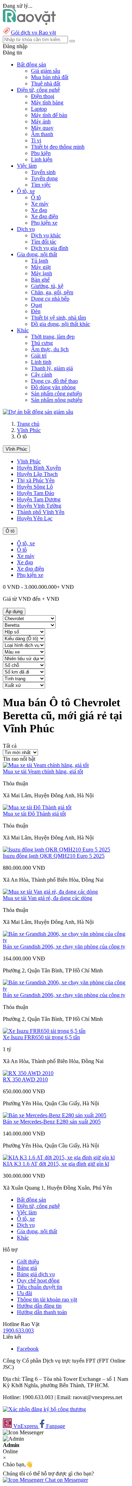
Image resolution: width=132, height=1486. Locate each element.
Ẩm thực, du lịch (50, 349)
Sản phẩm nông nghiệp (56, 400)
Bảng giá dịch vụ (36, 1274)
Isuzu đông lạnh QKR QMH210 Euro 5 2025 (54, 856)
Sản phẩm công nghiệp (56, 394)
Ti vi (36, 140)
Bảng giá (27, 1268)
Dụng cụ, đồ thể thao (54, 381)
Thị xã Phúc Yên (36, 480)
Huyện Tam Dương (39, 499)
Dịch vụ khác (46, 235)
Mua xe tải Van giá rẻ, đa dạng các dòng (47, 898)
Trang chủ (28, 424)
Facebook (28, 1349)
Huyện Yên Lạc (34, 518)
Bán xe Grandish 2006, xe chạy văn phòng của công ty (64, 947)
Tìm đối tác (43, 242)
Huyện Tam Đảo (35, 493)
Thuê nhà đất (45, 83)
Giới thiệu (28, 1262)
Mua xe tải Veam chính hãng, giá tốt (43, 771)
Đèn (35, 311)
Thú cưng (42, 343)
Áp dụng (14, 611)
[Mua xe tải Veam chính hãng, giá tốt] (46, 765)
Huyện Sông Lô (35, 487)
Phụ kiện (41, 153)
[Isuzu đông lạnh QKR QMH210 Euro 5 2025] (56, 850)
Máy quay (42, 128)
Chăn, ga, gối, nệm (52, 292)
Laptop (39, 109)
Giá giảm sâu (45, 71)
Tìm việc (41, 185)
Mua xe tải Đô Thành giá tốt (34, 814)
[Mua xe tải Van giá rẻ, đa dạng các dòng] (50, 892)
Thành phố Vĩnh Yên (40, 512)
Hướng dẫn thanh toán (42, 1312)
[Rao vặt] (29, 23)
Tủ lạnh (39, 261)
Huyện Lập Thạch (37, 474)
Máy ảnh (41, 121)
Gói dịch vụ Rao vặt (33, 33)
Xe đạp (39, 210)
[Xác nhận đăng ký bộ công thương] (44, 1409)
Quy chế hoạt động (38, 1281)
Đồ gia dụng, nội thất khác (60, 324)
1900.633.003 (18, 1330)
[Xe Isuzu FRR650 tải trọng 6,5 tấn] (44, 1031)
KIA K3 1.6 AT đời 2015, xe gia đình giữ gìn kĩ (56, 1164)
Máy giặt (41, 267)
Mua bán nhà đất (49, 77)
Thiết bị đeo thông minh (57, 147)
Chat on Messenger (66, 1480)
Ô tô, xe (26, 543)
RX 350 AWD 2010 (25, 1079)
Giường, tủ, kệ (47, 286)
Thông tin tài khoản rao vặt (47, 1299)
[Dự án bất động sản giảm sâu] (38, 412)
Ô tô (36, 197)
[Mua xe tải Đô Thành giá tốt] (37, 807)
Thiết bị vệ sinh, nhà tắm (58, 318)
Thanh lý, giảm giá (52, 368)
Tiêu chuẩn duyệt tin (39, 1287)
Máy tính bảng (47, 102)
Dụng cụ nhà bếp (50, 299)
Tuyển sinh (43, 172)
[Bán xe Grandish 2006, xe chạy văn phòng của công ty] (66, 940)
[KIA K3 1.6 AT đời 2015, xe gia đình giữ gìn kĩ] (59, 1157)
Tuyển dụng (44, 178)
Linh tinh (41, 362)
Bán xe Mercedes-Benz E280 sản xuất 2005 (52, 1122)
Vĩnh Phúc (29, 430)
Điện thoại (42, 96)
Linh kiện (41, 159)
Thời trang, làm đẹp (53, 337)
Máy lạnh (41, 273)
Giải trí (38, 356)
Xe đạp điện (44, 216)
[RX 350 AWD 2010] (28, 1073)
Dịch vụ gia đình (49, 248)
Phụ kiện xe (44, 223)
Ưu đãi (24, 1293)
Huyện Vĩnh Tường (39, 506)
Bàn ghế (40, 280)
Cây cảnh (41, 375)
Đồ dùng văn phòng (53, 387)
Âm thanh (42, 134)
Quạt (36, 305)
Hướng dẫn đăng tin (39, 1306)
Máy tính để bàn (49, 115)
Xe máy (40, 204)
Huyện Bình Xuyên (39, 468)
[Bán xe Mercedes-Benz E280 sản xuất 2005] (54, 1115)
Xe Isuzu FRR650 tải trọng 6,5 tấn (41, 1037)
